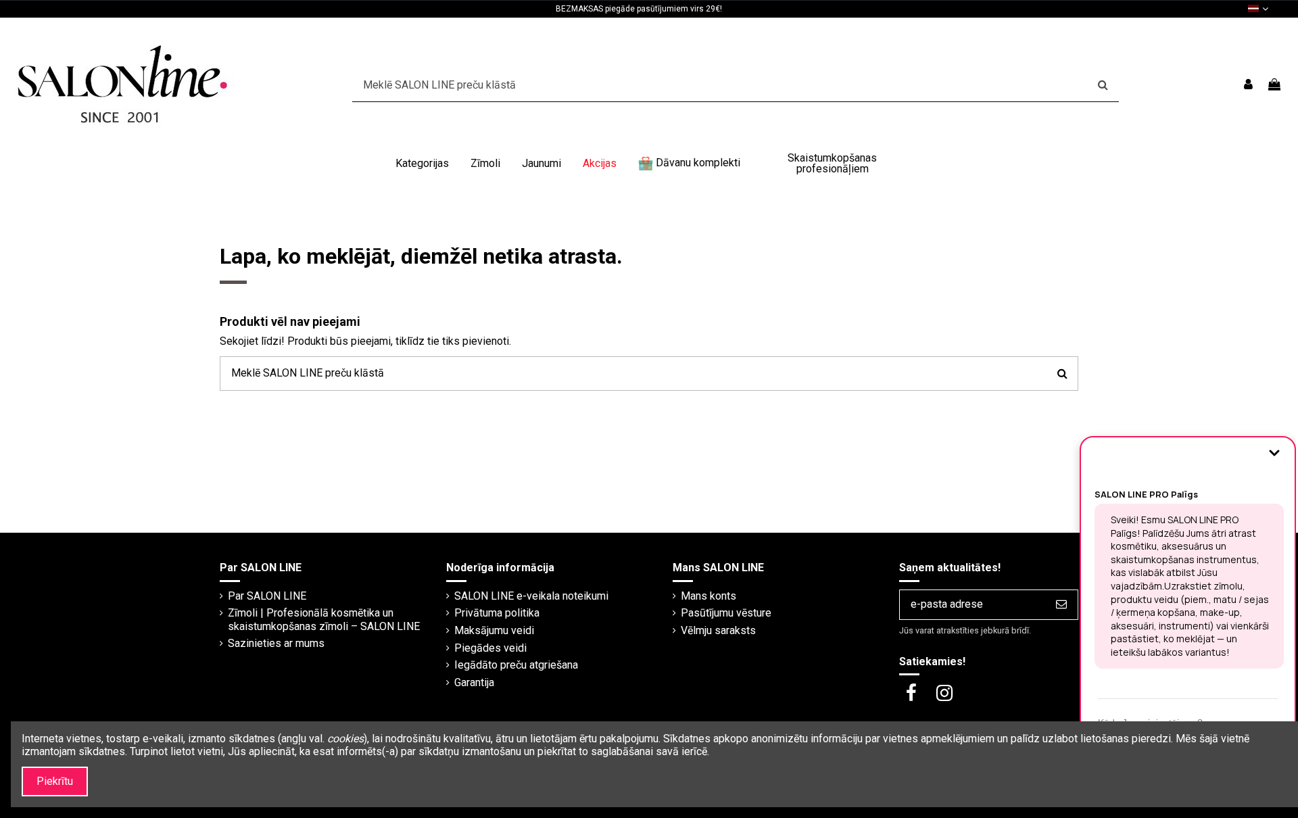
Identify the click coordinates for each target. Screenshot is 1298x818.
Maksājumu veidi (494, 630)
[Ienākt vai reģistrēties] (1248, 84)
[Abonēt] (1061, 604)
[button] (422, 163)
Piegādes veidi (490, 648)
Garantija (474, 682)
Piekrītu (55, 781)
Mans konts (708, 596)
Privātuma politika (496, 612)
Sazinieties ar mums (276, 643)
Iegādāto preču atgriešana (516, 664)
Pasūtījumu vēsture (726, 612)
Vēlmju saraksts (718, 630)
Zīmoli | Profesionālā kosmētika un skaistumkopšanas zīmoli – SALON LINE (324, 619)
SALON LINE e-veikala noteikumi (531, 596)
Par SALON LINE (267, 596)
